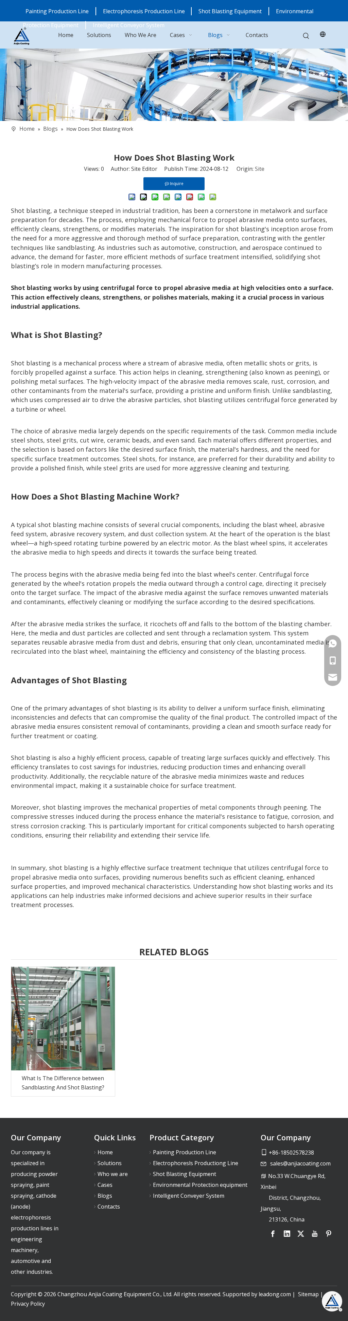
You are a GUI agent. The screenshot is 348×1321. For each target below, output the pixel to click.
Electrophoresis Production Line (144, 11)
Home (105, 1152)
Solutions (110, 1163)
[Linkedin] (286, 1233)
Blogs (105, 1195)
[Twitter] (300, 1233)
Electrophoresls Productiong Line (195, 1163)
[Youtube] (314, 1233)
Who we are (113, 1174)
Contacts (109, 1206)
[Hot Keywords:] (306, 36)
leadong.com (275, 1294)
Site (259, 169)
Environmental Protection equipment (200, 1185)
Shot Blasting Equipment (230, 11)
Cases (105, 1185)
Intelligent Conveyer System (188, 1195)
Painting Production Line (57, 11)
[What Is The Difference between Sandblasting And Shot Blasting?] (63, 1018)
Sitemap (308, 1294)
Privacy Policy (28, 1303)
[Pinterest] (328, 1233)
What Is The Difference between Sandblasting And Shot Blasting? (63, 1082)
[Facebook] (272, 1233)
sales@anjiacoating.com (300, 1163)
